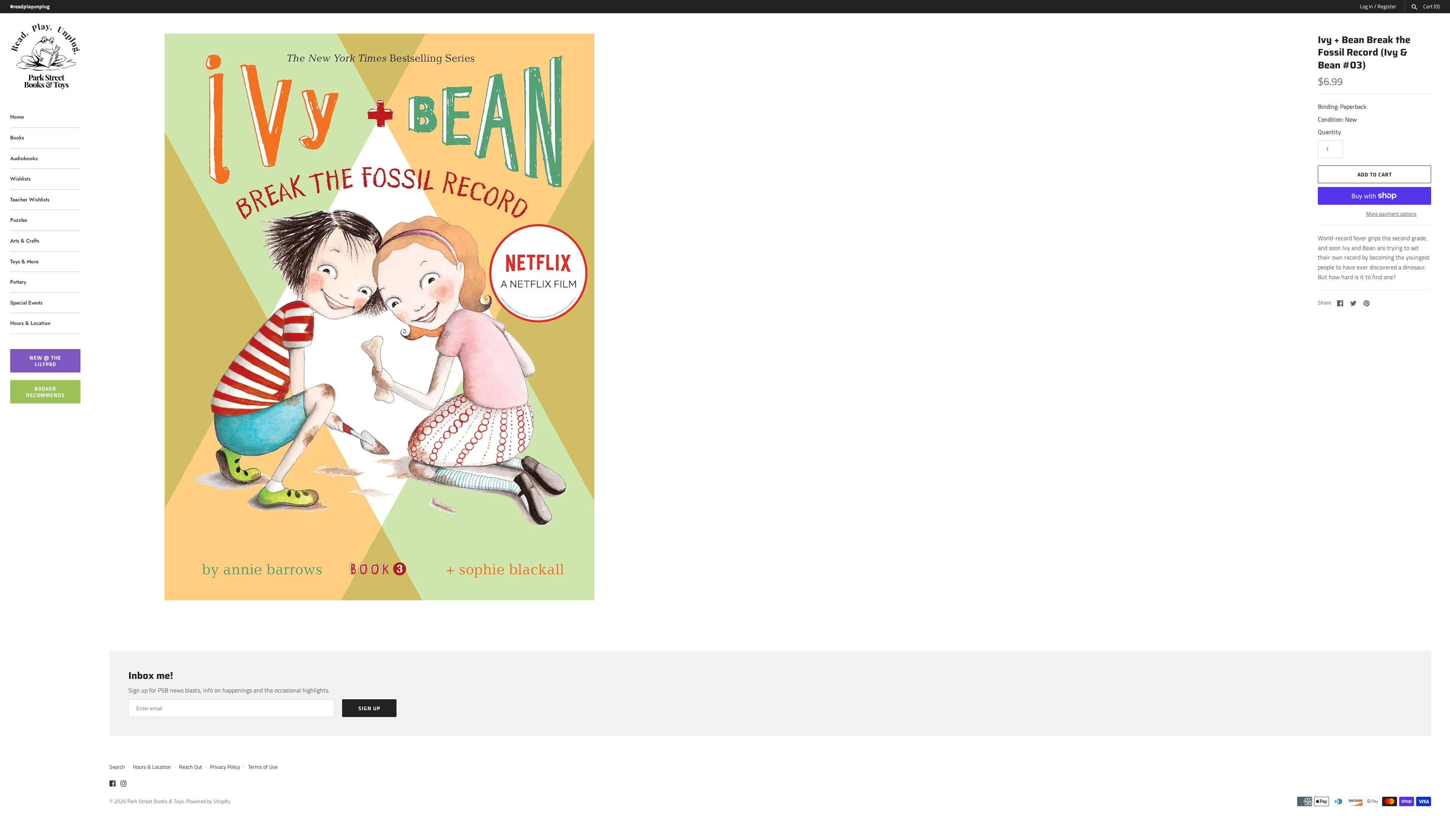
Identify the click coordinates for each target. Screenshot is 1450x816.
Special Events (26, 302)
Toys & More (24, 261)
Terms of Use (263, 767)
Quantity (1329, 131)
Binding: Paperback (1342, 106)
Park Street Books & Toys (155, 801)
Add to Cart (1374, 174)
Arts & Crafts (24, 240)
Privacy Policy (225, 767)
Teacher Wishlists (29, 199)
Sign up (369, 708)
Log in (1366, 6)
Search (117, 767)
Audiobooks (24, 158)
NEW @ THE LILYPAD (45, 361)
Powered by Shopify (208, 801)
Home (17, 117)
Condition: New (1337, 119)
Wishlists (20, 178)
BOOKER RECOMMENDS (45, 392)
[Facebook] (113, 784)
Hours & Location (30, 323)
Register (1387, 6)
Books (17, 137)
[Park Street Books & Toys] (45, 56)
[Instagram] (123, 784)
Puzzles (18, 220)
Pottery (18, 282)
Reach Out (190, 767)
